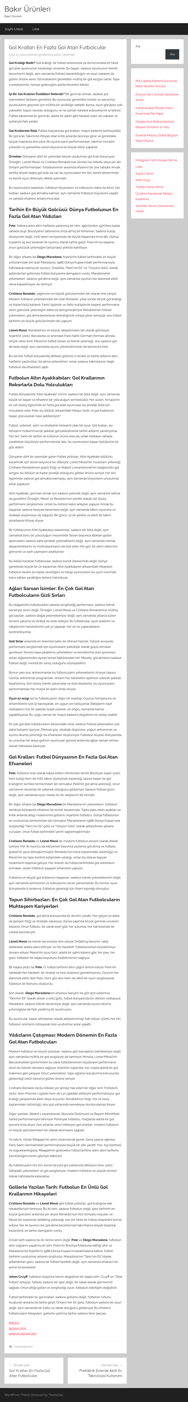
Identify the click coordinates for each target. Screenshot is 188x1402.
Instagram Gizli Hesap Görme (156, 160)
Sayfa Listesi (14, 29)
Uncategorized (23, 1346)
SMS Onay (142, 180)
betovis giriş (17, 1328)
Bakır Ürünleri (27, 8)
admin (58, 54)
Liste (35, 29)
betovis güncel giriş (23, 1333)
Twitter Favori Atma (149, 187)
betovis (14, 1323)
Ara (137, 46)
